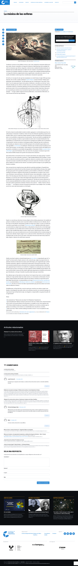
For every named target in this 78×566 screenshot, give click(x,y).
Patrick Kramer (36, 61)
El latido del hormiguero (61, 54)
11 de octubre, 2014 (19, 379)
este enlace (34, 258)
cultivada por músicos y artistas (27, 282)
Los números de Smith (61, 52)
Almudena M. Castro (24, 311)
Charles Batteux (30, 79)
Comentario (6, 456)
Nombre (6, 468)
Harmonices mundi (30, 225)
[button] (3, 30)
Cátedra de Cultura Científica (37, 534)
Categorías (27, 533)
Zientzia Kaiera (8, 498)
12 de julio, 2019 (13, 420)
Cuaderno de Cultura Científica (13, 563)
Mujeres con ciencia (34, 498)
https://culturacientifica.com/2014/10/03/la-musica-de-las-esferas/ (16, 436)
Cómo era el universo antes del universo (64, 47)
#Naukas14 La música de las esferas (13, 331)
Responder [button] (47, 415)
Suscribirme (71, 40)
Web (5, 477)
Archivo (23, 533)
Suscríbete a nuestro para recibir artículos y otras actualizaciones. (65, 37)
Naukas (5, 11)
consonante (17, 145)
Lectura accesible (11, 29)
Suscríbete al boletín (47, 534)
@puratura (32, 311)
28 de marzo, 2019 (22, 407)
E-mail (5, 472)
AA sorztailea (7, 512)
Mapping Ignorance (58, 498)
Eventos (31, 533)
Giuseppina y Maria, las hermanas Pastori (39, 512)
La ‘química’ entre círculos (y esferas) (62, 343)
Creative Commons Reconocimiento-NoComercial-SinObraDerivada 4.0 (38, 563)
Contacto (54, 533)
